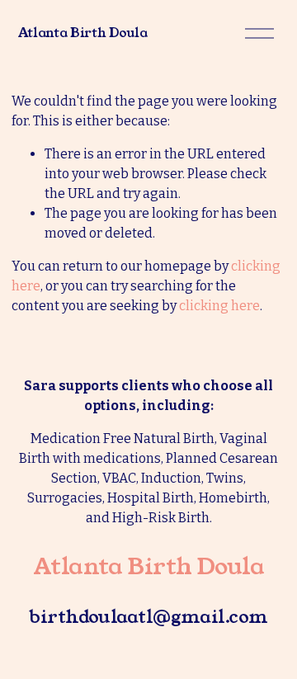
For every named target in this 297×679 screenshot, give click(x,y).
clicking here (219, 306)
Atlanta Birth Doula (83, 32)
